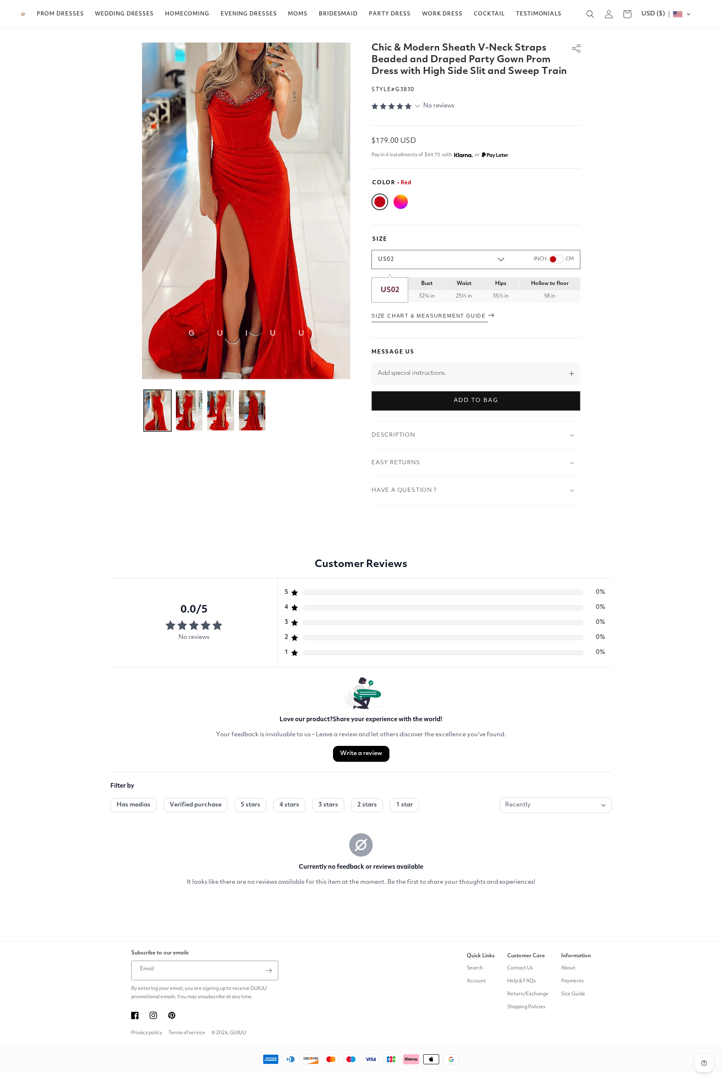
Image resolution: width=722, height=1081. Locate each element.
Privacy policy (146, 1032)
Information (576, 956)
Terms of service (186, 1032)
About (568, 968)
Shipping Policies (526, 1007)
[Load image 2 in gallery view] (189, 410)
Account (476, 981)
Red (379, 201)
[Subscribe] (268, 970)
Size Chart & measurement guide (429, 316)
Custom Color (400, 201)
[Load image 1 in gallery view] (157, 410)
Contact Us (520, 968)
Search (475, 968)
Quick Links (481, 956)
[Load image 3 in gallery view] (220, 410)
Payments (572, 981)
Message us (392, 352)
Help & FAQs (521, 981)
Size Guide (573, 994)
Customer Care (526, 956)
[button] (60, 14)
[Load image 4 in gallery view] (252, 410)
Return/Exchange (528, 994)
